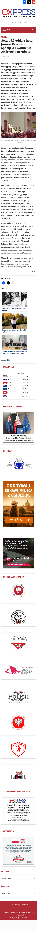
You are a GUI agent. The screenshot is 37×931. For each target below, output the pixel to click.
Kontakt (25, 905)
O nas (11, 905)
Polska (4, 37)
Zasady (17, 905)
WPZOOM (23, 918)
